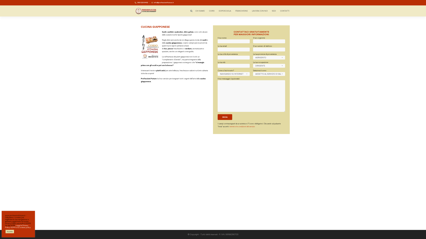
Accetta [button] (10, 231)
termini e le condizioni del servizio (242, 126)
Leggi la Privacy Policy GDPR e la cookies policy (18, 226)
